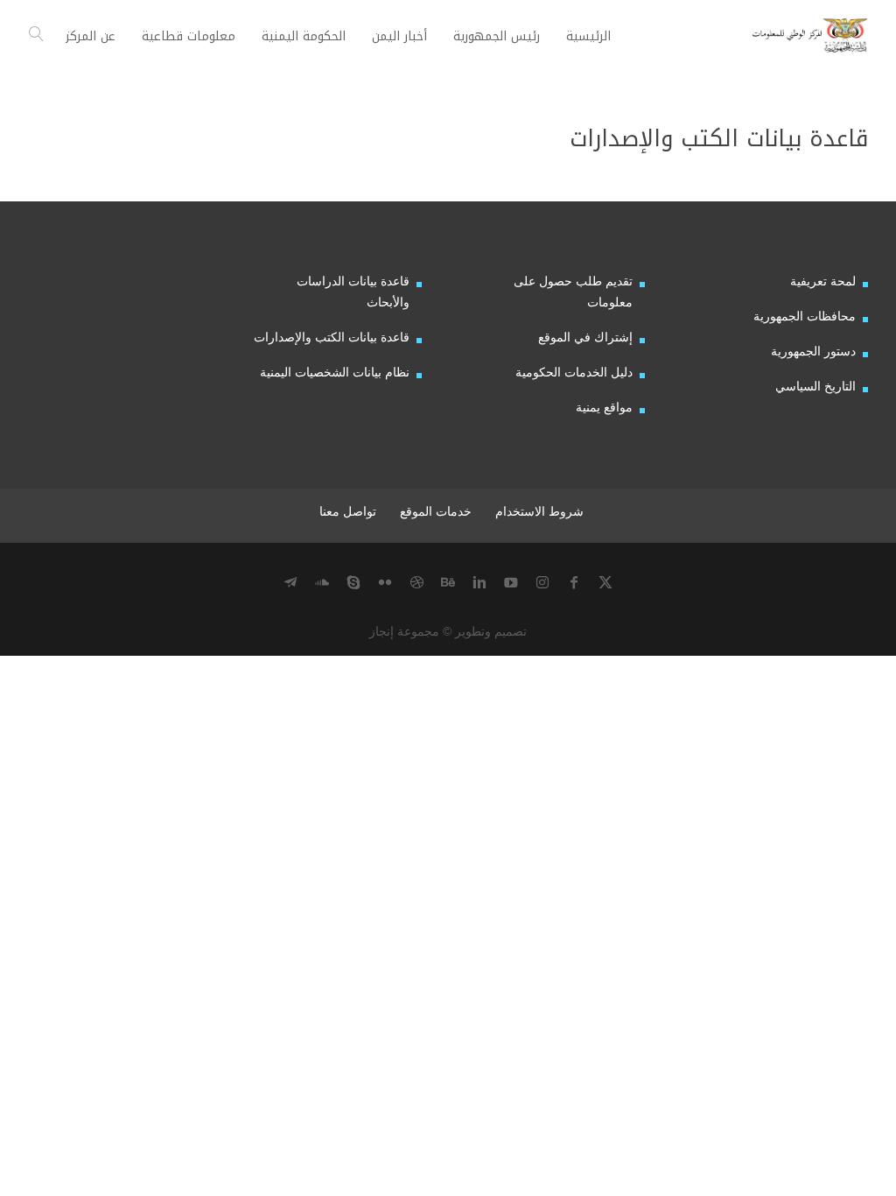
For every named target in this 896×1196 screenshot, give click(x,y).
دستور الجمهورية (813, 351)
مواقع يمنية (604, 407)
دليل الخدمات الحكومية (574, 372)
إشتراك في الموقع (585, 337)
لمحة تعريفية (823, 281)
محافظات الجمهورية (804, 316)
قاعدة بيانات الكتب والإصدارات (332, 337)
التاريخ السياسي (815, 386)
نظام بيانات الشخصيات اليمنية (335, 372)
